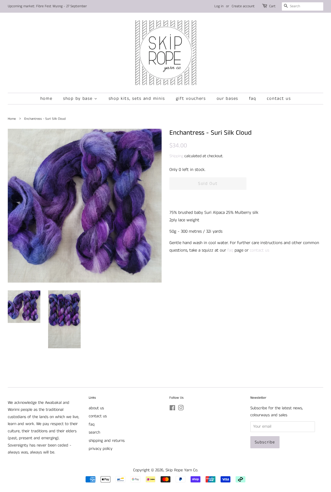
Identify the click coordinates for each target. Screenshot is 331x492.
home (46, 98)
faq (252, 98)
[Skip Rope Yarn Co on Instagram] (181, 409)
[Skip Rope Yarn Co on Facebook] (172, 409)
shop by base (78, 98)
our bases (227, 98)
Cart (272, 6)
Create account (243, 6)
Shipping (176, 156)
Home (12, 118)
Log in (218, 6)
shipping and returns (107, 441)
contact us (279, 98)
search (94, 432)
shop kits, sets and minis (137, 98)
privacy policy (100, 449)
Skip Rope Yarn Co (181, 470)
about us (96, 408)
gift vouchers (191, 98)
